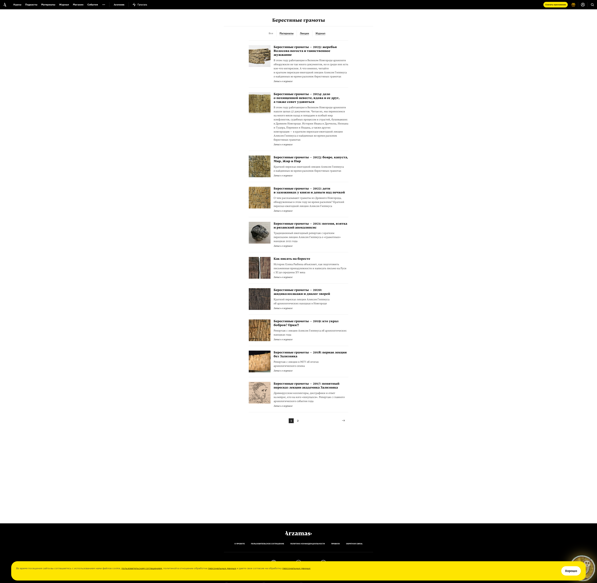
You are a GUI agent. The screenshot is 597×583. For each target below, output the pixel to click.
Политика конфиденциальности (307, 544)
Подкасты (31, 4)
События (92, 4)
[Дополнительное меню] (104, 5)
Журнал (64, 4)
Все (271, 33)
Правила (335, 544)
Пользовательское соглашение (267, 544)
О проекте (239, 544)
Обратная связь (354, 544)
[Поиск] (592, 5)
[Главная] (298, 533)
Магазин (78, 4)
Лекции (304, 33)
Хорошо (571, 571)
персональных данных (222, 568)
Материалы (48, 4)
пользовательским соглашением (141, 568)
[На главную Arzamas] (4, 4)
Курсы (17, 4)
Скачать (555, 4)
